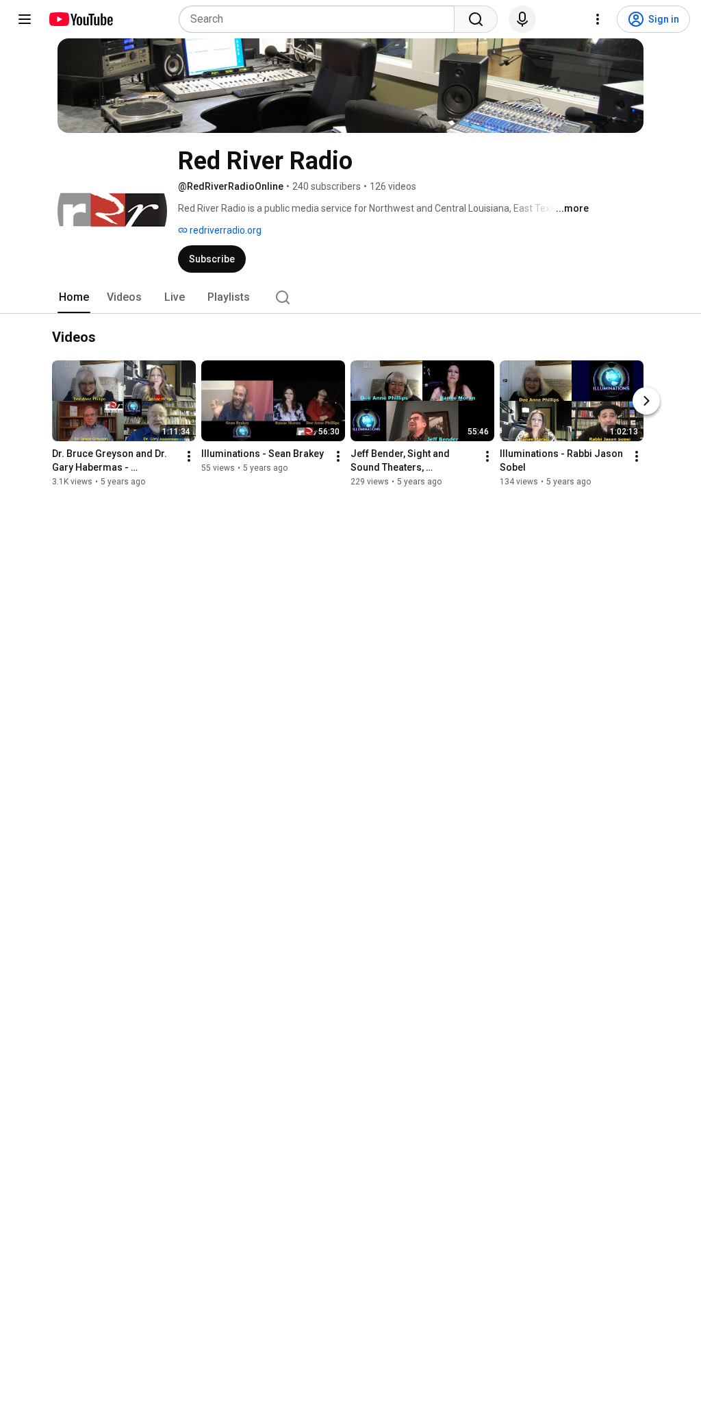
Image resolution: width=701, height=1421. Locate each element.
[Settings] (597, 19)
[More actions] (189, 456)
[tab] (74, 297)
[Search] (476, 19)
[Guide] (24, 19)
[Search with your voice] (522, 19)
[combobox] (320, 19)
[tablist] (350, 297)
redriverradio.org (225, 230)
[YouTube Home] (80, 19)
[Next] (646, 401)
